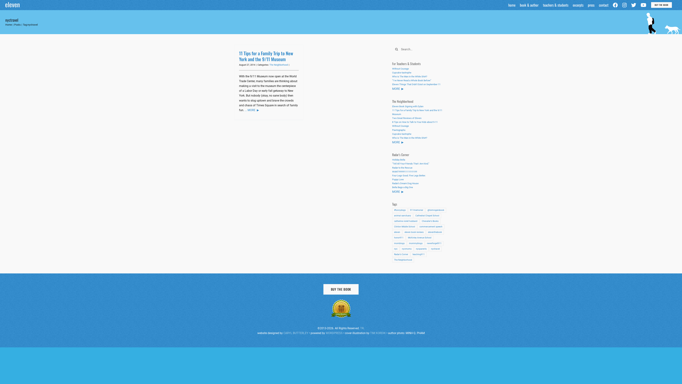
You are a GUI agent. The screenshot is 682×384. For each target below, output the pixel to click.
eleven (397, 232)
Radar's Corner (401, 254)
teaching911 (419, 254)
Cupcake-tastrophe (401, 72)
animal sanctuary (402, 215)
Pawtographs (398, 130)
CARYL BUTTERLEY (295, 333)
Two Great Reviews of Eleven (406, 118)
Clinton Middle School (404, 226)
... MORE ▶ (252, 110)
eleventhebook (435, 232)
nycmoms (407, 249)
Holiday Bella (398, 159)
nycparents (421, 249)
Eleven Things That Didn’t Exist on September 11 (416, 84)
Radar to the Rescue (402, 167)
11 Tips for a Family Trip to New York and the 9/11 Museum (266, 56)
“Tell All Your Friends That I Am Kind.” (410, 163)
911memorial (416, 210)
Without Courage (400, 68)
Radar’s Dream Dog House (405, 183)
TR (362, 328)
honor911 (399, 237)
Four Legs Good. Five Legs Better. (409, 175)
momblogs (399, 243)
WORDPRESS (334, 333)
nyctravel (435, 249)
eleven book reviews (414, 232)
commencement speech (431, 226)
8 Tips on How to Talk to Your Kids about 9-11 (415, 122)
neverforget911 (434, 243)
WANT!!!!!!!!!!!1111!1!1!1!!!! (404, 171)
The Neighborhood (278, 64)
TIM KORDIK (378, 333)
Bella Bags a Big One (402, 187)
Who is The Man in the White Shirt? (409, 76)
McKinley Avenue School (419, 237)
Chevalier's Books (430, 221)
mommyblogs (416, 243)
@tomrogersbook (435, 210)
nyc (395, 249)
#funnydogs (400, 210)
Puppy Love (398, 179)
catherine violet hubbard (405, 221)
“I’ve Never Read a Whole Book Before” (411, 80)
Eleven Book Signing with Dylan (407, 106)
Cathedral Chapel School (427, 215)
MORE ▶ (398, 88)
